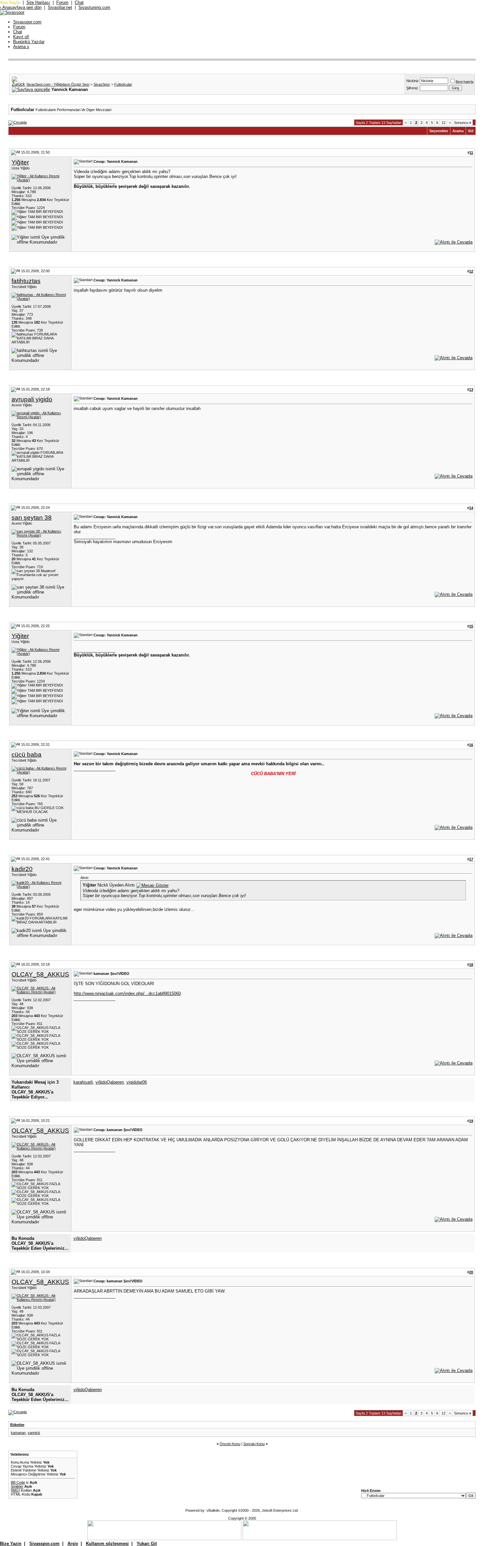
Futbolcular (123, 84)
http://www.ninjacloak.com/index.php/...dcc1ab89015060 (127, 993)
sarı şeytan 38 (32, 517)
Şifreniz (412, 88)
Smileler (17, 1486)
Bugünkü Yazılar (28, 41)
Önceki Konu (230, 1444)
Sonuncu (462, 123)
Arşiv (72, 1543)
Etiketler (17, 1425)
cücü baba (26, 754)
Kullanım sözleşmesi (107, 1543)
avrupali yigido (32, 399)
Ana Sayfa (10, 2)
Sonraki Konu (254, 1444)
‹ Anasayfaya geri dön (20, 7)
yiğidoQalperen (109, 1082)
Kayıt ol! (21, 36)
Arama (21, 46)
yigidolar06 (136, 1082)
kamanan (18, 1433)
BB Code (18, 1482)
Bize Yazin (10, 1543)
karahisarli (83, 1082)
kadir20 (22, 868)
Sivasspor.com (27, 21)
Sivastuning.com (94, 7)
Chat (79, 2)
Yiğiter (20, 162)
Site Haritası (38, 2)
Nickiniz (412, 81)
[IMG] (15, 1490)
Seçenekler (438, 131)
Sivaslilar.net (60, 7)
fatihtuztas (26, 280)
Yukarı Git (147, 1543)
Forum (62, 2)
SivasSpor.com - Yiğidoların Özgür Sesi (57, 84)
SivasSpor (102, 84)
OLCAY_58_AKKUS (40, 974)
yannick (34, 1433)
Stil (470, 131)
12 (443, 123)
